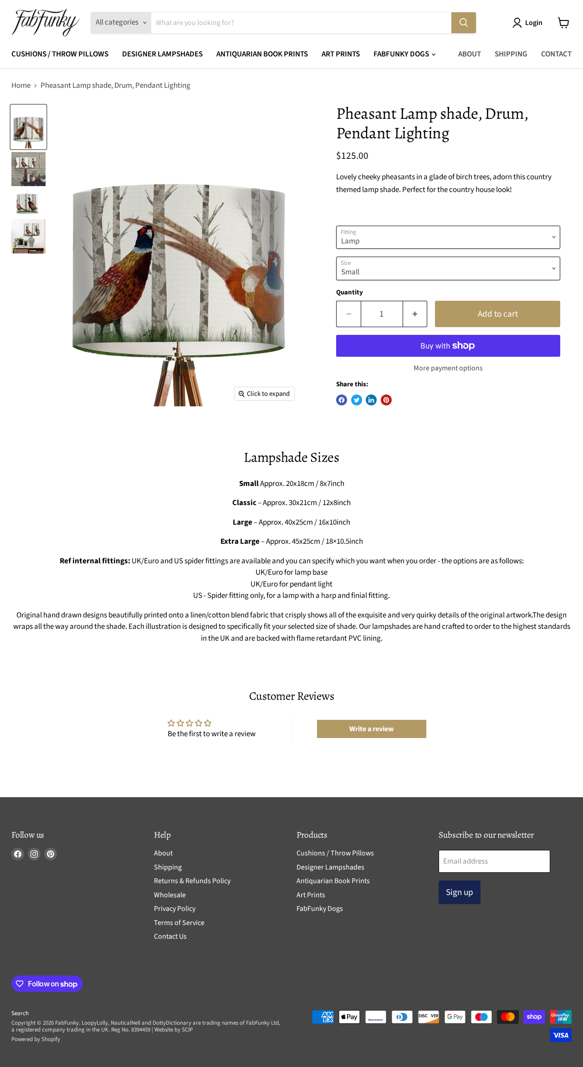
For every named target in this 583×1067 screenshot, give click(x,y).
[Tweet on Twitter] (356, 399)
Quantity (349, 292)
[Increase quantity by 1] (415, 314)
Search (20, 1013)
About (469, 54)
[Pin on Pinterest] (386, 399)
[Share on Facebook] (341, 399)
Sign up (459, 892)
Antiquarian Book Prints (262, 54)
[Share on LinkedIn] (371, 399)
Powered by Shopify (35, 1039)
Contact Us (170, 936)
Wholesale (170, 895)
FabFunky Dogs (401, 54)
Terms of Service (179, 923)
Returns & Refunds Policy (192, 881)
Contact (556, 54)
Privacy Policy (174, 909)
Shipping (511, 54)
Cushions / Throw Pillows (59, 54)
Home (21, 86)
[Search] (463, 22)
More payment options (448, 368)
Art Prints (341, 54)
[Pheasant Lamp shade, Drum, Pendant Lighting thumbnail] (28, 127)
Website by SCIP (173, 1030)
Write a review (371, 729)
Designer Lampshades (162, 54)
